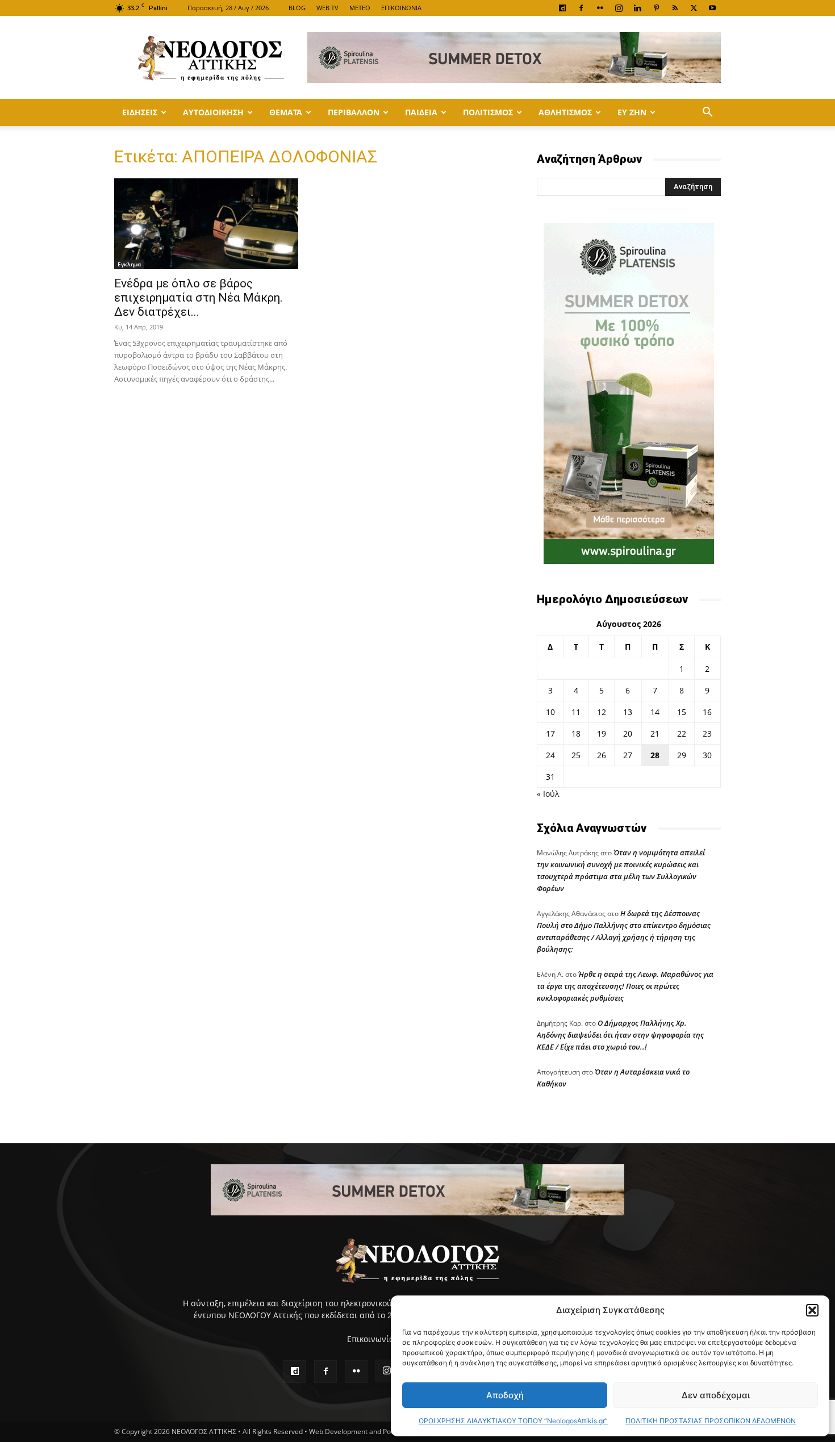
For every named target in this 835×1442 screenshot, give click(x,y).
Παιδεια (421, 112)
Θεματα (285, 112)
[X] (693, 8)
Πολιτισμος (488, 112)
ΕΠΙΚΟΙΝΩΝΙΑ (401, 7)
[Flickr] (599, 8)
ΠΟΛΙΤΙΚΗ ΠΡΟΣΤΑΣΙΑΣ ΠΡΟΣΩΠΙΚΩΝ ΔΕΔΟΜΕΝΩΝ (710, 1420)
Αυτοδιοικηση (213, 112)
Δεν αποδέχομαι (716, 1395)
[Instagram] (618, 8)
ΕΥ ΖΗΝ (631, 112)
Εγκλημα (129, 264)
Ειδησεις (139, 112)
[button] (812, 1310)
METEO (359, 7)
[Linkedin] (637, 8)
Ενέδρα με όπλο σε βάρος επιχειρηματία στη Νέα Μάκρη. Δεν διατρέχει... (198, 298)
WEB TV (327, 7)
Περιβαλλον (353, 112)
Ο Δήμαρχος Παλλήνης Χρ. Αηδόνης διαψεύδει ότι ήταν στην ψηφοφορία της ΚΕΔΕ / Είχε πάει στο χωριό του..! (620, 1035)
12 (601, 712)
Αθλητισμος (565, 112)
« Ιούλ (548, 793)
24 (550, 755)
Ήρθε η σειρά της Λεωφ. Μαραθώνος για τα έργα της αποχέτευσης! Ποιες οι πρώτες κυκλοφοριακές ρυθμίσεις (625, 986)
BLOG (297, 7)
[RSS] (674, 8)
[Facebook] (581, 8)
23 (707, 733)
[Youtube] (712, 8)
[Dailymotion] (562, 8)
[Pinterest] (656, 8)
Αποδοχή (505, 1395)
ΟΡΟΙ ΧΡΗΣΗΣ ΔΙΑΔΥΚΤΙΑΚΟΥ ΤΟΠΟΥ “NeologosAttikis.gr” (513, 1420)
